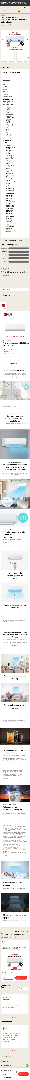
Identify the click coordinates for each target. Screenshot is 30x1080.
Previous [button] (4, 326)
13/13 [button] (23, 336)
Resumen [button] (14, 364)
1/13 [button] (6, 336)
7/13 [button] (14, 336)
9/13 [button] (17, 336)
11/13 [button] (20, 336)
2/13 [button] (7, 336)
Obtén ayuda (24, 988)
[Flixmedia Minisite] (4, 310)
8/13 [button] (16, 336)
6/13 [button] (13, 336)
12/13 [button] (21, 336)
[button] (15, 282)
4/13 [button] (10, 336)
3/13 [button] (9, 336)
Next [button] (25, 326)
